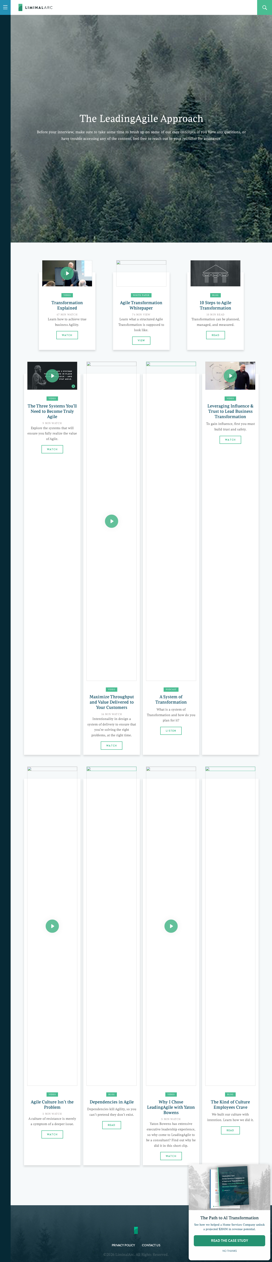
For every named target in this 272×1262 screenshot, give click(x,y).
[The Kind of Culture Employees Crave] (230, 926)
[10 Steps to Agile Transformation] (215, 273)
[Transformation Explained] (67, 273)
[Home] (35, 9)
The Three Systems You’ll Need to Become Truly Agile (52, 411)
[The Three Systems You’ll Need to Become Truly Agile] (52, 376)
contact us (151, 1246)
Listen (171, 731)
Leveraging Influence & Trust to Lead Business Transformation (230, 411)
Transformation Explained (67, 305)
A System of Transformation (171, 699)
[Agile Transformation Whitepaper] (141, 273)
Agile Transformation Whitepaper (141, 305)
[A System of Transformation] (171, 521)
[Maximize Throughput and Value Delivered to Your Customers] (111, 521)
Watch (67, 335)
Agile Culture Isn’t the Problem (52, 1104)
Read (216, 335)
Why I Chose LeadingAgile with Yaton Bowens (171, 1107)
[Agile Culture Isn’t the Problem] (52, 926)
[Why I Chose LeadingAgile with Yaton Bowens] (171, 926)
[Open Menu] (5, 7)
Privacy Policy (123, 1246)
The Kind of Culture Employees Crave (230, 1104)
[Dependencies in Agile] (111, 926)
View (141, 340)
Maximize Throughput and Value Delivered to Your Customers (111, 702)
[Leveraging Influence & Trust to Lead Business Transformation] (230, 376)
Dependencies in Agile (112, 1102)
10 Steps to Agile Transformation (215, 305)
